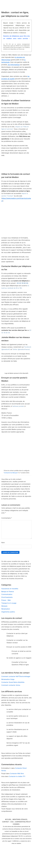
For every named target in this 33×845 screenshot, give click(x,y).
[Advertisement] (16, 220)
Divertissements (7, 597)
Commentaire (6, 518)
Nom (3, 542)
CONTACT (5, 822)
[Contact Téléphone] (11, 4)
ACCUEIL (8, 819)
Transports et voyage (8, 603)
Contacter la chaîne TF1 (17, 776)
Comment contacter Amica (10, 685)
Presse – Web (6, 600)
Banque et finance (7, 591)
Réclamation (5, 609)
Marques (4, 606)
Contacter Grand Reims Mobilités (12, 682)
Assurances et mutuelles (9, 589)
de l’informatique (14, 65)
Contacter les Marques (11, 472)
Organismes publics (8, 612)
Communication (6, 594)
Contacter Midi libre (17, 773)
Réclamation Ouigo (7, 679)
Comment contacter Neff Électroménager (15, 676)
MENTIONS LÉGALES (20, 819)
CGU (12, 822)
